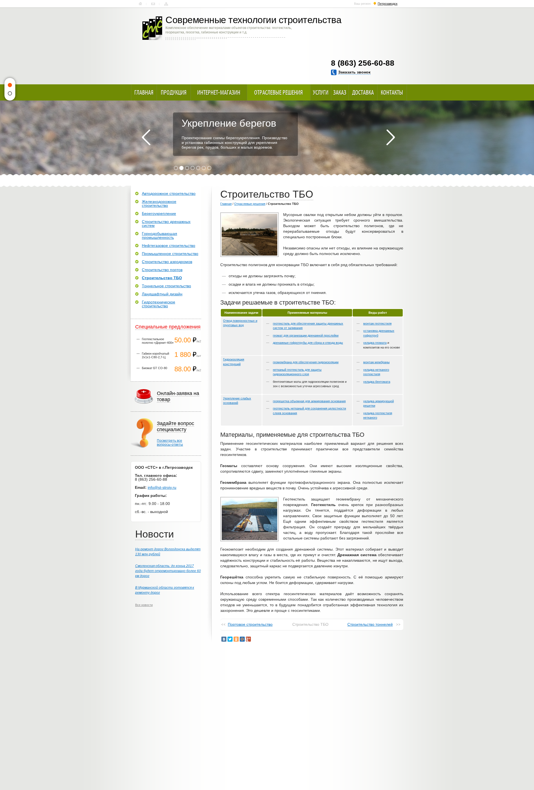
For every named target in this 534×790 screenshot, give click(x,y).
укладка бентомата (376, 381)
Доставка (363, 92)
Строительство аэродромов (167, 262)
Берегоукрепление (159, 213)
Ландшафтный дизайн (162, 294)
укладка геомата (375, 342)
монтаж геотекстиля (377, 323)
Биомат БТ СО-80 (154, 368)
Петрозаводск (387, 3)
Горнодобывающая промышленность (159, 235)
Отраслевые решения (278, 92)
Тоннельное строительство (166, 286)
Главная (140, 4)
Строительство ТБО (162, 278)
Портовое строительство (250, 624)
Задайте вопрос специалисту (175, 426)
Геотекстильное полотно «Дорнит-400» (158, 340)
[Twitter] (230, 639)
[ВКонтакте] (223, 639)
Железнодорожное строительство (159, 203)
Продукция (174, 92)
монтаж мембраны (376, 362)
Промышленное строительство (170, 254)
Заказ (339, 92)
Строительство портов (162, 270)
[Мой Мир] (242, 639)
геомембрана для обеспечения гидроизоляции (305, 362)
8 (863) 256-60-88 (362, 63)
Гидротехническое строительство (158, 304)
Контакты (153, 4)
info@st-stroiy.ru (162, 487)
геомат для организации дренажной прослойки (305, 335)
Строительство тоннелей (370, 624)
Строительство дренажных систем (166, 223)
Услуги (320, 92)
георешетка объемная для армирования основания (309, 401)
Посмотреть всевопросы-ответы (170, 442)
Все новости (144, 605)
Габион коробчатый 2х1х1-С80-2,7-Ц (155, 355)
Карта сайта (166, 4)
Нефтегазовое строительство (168, 245)
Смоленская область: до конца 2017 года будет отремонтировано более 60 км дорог (168, 571)
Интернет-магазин (218, 92)
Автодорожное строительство (169, 193)
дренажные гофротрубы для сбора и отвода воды (308, 342)
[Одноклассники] (236, 639)
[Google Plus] (248, 639)
